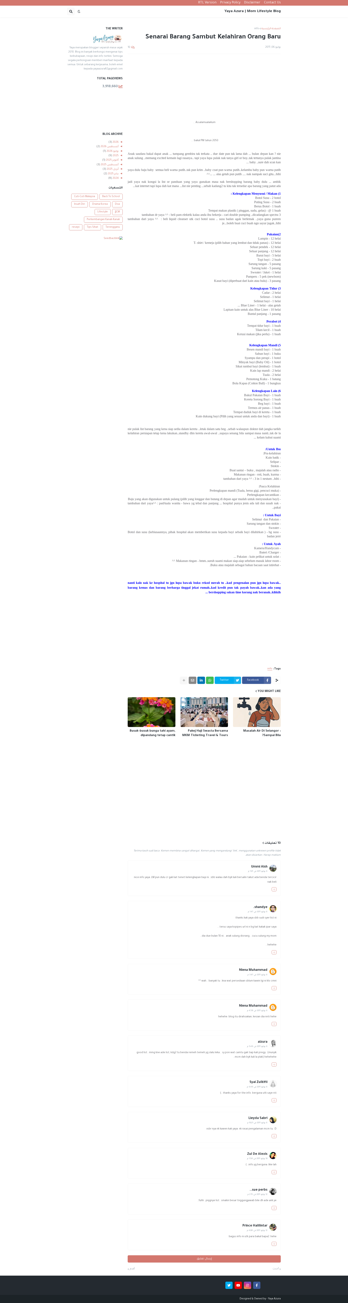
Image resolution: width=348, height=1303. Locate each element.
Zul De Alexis (257, 1154)
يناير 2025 (113, 174)
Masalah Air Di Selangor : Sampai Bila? (262, 733)
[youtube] (238, 1285)
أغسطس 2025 (109, 164)
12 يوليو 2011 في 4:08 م (257, 1231)
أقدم (132, 1269)
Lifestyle (102, 212)
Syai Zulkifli (258, 1082)
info (256, 28)
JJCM (117, 212)
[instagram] (247, 1285)
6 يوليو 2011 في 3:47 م (257, 975)
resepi (76, 227)
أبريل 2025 (112, 169)
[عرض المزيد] (184, 680)
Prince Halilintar (254, 1226)
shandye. (260, 907)
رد (274, 889)
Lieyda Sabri (258, 1118)
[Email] (192, 680)
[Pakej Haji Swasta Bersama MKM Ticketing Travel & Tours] (204, 712)
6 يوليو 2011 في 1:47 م (257, 912)
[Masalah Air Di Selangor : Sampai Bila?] (257, 712)
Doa (117, 204)
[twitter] (229, 1285)
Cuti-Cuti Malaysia (84, 196)
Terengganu (113, 227)
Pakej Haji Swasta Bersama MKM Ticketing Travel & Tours (205, 733)
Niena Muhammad (253, 970)
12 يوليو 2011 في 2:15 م (257, 1194)
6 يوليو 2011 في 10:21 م (257, 1123)
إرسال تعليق (204, 1258)
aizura (262, 1042)
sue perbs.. (258, 1190)
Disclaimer (252, 3)
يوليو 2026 (112, 151)
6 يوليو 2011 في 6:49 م (257, 1087)
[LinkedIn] (201, 680)
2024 (115, 178)
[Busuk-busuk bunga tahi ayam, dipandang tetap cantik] (151, 712)
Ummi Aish (259, 867)
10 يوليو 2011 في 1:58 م (257, 1159)
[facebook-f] (256, 1285)
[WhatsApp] (210, 680)
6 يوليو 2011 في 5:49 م (257, 1047)
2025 (115, 155)
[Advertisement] (204, 87)
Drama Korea (100, 204)
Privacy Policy (230, 3)
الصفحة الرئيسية (271, 28)
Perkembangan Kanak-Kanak (103, 219)
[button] (79, 11)
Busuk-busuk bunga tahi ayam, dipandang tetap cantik (152, 733)
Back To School (111, 196)
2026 (115, 142)
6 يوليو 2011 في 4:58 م (257, 1011)
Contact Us (272, 3)
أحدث (276, 1269)
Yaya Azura (274, 1299)
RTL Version (207, 3)
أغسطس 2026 (109, 146)
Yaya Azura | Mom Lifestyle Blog (253, 11)
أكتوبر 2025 (112, 160)
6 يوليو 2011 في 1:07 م (257, 871)
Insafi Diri (79, 204)
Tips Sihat (92, 227)
